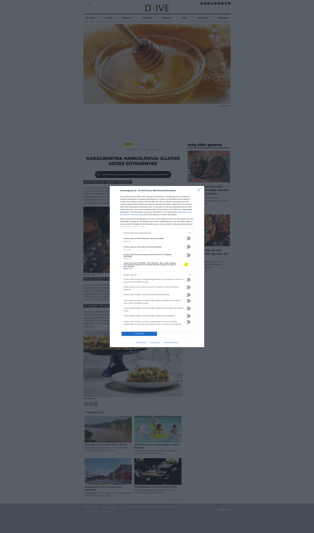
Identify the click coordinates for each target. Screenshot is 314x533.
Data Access (155, 343)
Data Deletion (141, 343)
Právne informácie (171, 343)
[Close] (199, 190)
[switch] (187, 238)
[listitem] (157, 233)
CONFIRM (139, 334)
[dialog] (157, 266)
